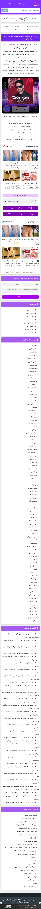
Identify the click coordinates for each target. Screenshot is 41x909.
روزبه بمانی (33, 465)
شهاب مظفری (33, 372)
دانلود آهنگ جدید (20, 4)
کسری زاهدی (33, 598)
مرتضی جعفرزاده (32, 449)
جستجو (5, 10)
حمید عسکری (33, 469)
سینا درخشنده (32, 453)
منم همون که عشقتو (30, 887)
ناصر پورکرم (33, 615)
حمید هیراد (33, 391)
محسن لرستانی (32, 423)
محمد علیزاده (33, 521)
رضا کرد (35, 559)
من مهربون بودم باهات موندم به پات (25, 851)
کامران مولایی (33, 368)
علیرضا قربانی (33, 527)
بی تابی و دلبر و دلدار (30, 815)
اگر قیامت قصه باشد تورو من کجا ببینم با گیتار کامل (20, 848)
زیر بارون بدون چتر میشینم (28, 835)
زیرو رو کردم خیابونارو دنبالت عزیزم (26, 867)
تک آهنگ (34, 857)
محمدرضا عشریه (32, 514)
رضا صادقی (33, 365)
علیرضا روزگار (33, 501)
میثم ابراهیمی (32, 375)
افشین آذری (33, 495)
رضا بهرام (34, 407)
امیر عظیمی (33, 524)
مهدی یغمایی (32, 553)
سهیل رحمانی (33, 605)
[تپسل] (1, 903)
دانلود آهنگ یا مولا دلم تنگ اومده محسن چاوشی (22, 741)
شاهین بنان (33, 530)
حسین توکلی (33, 602)
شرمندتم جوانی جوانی (30, 877)
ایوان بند (34, 462)
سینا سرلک (33, 508)
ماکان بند (34, 401)
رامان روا (34, 550)
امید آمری (34, 478)
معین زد (34, 443)
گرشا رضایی (33, 414)
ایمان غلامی (33, 572)
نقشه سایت (7, 4)
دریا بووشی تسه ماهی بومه (28, 870)
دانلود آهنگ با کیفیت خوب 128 (19, 214)
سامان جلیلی (33, 436)
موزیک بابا (34, 883)
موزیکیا (34, 861)
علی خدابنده (33, 440)
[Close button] (40, 903)
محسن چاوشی (32, 378)
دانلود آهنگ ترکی (32, 310)
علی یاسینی (33, 394)
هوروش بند (33, 381)
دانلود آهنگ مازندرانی (30, 329)
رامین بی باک (33, 611)
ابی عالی (34, 504)
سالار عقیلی (33, 355)
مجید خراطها (33, 511)
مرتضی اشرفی (33, 349)
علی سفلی (34, 534)
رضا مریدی (34, 582)
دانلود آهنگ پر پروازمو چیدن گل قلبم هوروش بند (22, 763)
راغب (35, 397)
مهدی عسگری (32, 595)
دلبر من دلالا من (32, 880)
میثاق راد (34, 556)
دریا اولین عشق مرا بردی (29, 818)
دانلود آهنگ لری (32, 326)
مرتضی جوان (33, 589)
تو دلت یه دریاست (31, 864)
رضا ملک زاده (33, 585)
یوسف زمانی (33, 482)
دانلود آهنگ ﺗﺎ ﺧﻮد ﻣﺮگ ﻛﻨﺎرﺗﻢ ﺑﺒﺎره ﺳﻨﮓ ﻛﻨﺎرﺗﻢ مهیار (20, 793)
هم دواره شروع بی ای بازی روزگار (27, 831)
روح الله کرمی (33, 472)
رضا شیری (34, 427)
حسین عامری (33, 491)
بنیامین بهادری (32, 618)
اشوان (35, 569)
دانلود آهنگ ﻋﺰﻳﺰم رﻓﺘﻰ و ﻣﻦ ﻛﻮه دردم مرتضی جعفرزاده (20, 802)
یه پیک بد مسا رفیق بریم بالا (28, 828)
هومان (35, 621)
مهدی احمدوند (32, 488)
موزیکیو (36, 27)
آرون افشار (34, 417)
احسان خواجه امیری (31, 433)
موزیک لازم (33, 838)
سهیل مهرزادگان (32, 459)
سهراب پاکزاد (33, 608)
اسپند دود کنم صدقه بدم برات (27, 844)
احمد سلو (34, 346)
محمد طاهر (33, 592)
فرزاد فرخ (34, 430)
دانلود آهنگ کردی (31, 320)
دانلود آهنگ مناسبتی (30, 333)
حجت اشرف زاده (32, 388)
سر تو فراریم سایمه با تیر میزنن (27, 822)
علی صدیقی (33, 517)
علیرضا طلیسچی (32, 410)
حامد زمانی (33, 566)
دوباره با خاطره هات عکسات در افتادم (25, 825)
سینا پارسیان (33, 352)
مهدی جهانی (33, 475)
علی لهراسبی (33, 498)
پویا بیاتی (34, 420)
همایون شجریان (32, 537)
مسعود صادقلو (32, 359)
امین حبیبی (33, 563)
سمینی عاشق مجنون (30, 874)
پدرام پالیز (34, 485)
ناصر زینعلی (33, 540)
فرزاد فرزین (33, 446)
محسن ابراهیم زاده (31, 404)
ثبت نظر (20, 297)
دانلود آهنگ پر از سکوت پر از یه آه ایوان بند (23, 682)
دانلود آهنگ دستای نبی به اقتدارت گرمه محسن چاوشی (19, 738)
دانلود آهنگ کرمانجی (30, 323)
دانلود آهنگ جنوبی (31, 317)
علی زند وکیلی (32, 456)
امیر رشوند (34, 576)
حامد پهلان (33, 543)
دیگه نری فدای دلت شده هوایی (27, 854)
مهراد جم (34, 384)
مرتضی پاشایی (32, 362)
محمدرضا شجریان (31, 546)
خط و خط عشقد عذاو (30, 841)
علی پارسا (34, 579)
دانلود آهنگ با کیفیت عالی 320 (19, 208)
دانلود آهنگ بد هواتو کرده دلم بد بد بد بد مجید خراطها (20, 653)
